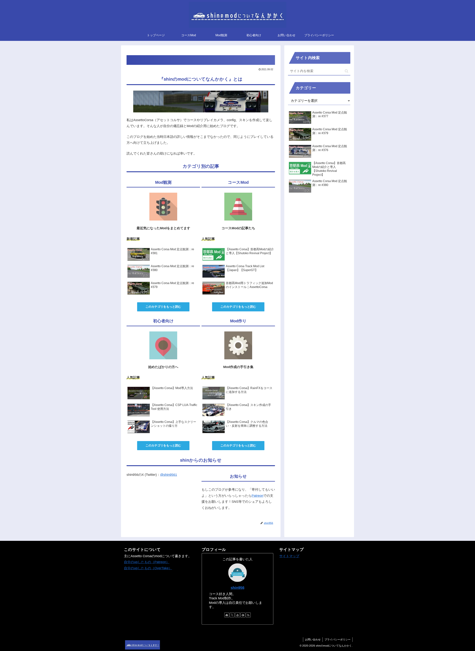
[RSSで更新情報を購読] (248, 615)
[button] (346, 71)
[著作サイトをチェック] (226, 615)
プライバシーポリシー (337, 639)
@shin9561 (168, 475)
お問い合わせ (313, 639)
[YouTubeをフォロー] (237, 615)
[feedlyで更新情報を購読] (242, 615)
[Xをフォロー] (232, 615)
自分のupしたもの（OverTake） (148, 568)
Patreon (257, 496)
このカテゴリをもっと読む (163, 306)
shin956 (237, 588)
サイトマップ (289, 556)
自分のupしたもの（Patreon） (146, 562)
